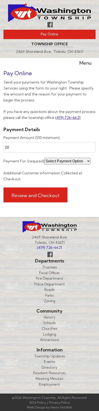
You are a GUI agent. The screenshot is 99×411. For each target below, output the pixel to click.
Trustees (49, 267)
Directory (49, 367)
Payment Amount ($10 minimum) (31, 137)
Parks (49, 295)
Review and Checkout (35, 195)
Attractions (49, 340)
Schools (49, 323)
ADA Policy (37, 402)
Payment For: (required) (23, 161)
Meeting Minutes (49, 379)
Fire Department (49, 278)
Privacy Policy (59, 402)
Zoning (49, 301)
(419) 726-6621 (68, 117)
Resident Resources (49, 373)
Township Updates (49, 356)
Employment (49, 384)
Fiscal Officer (49, 273)
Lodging (49, 334)
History (49, 317)
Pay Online (49, 34)
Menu (85, 63)
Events (49, 361)
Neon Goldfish (61, 407)
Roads (49, 289)
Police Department (49, 284)
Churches (49, 328)
